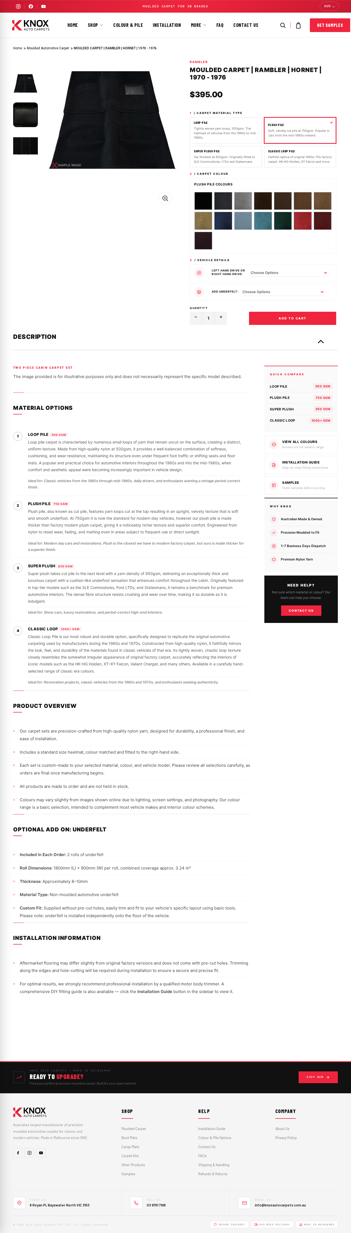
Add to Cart (293, 318)
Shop (93, 25)
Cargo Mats (130, 1147)
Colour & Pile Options (214, 1137)
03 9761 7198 (156, 1205)
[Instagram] (18, 6)
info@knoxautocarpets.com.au (280, 1205)
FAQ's (202, 1156)
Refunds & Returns (213, 1174)
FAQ (220, 25)
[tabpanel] (25, 83)
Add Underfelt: (225, 291)
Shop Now (315, 1077)
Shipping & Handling (213, 1165)
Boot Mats (129, 1137)
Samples (128, 1174)
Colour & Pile (128, 25)
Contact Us (245, 25)
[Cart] (298, 25)
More (196, 25)
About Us (282, 1128)
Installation (167, 25)
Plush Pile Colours (213, 184)
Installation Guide (211, 1128)
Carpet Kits (130, 1156)
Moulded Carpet (133, 1128)
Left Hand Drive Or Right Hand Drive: (228, 272)
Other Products (133, 1165)
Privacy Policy (286, 1137)
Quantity (199, 308)
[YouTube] (43, 6)
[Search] (283, 25)
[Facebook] (30, 6)
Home (72, 25)
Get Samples (330, 25)
